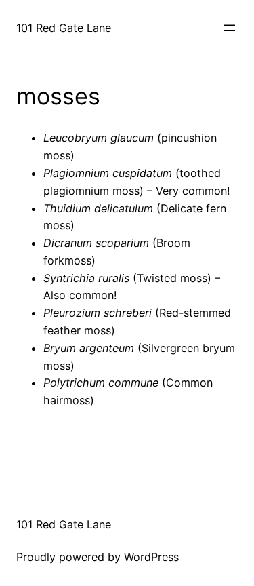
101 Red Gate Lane (63, 28)
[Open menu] (229, 28)
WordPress (151, 557)
